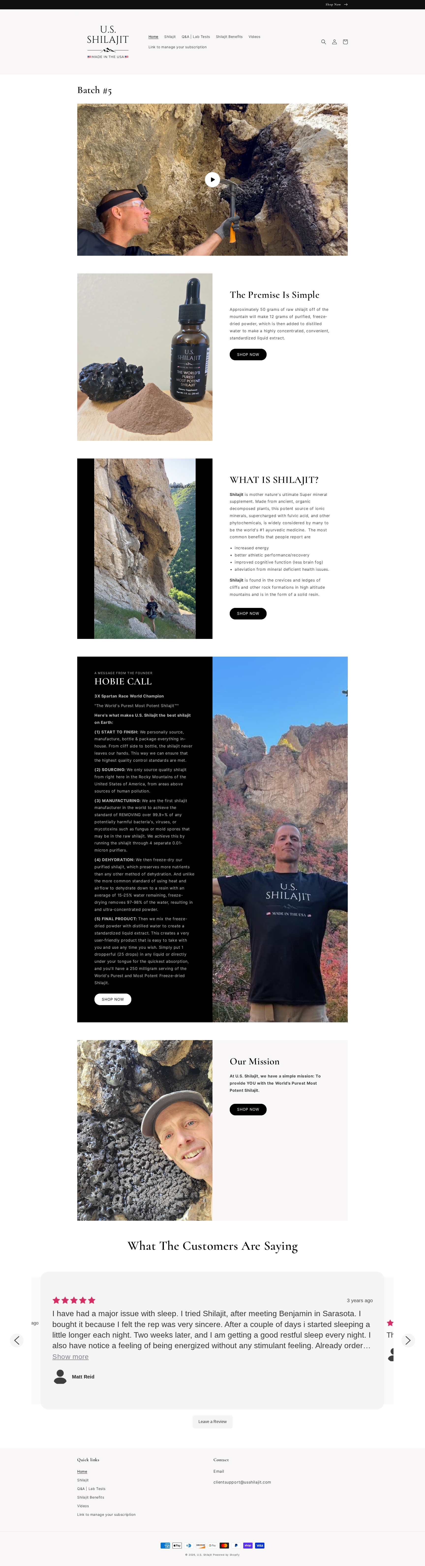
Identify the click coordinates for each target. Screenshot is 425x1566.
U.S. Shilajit (204, 1554)
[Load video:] (212, 180)
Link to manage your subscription (106, 1514)
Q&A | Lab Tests (91, 1489)
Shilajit (83, 1480)
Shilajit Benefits (90, 1497)
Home (82, 1471)
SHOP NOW (248, 354)
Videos (83, 1506)
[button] (323, 41)
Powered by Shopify (226, 1554)
